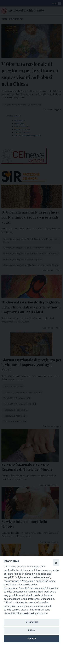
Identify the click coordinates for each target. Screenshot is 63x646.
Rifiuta (31, 630)
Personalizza (31, 622)
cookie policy (29, 613)
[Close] (56, 562)
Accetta (31, 638)
